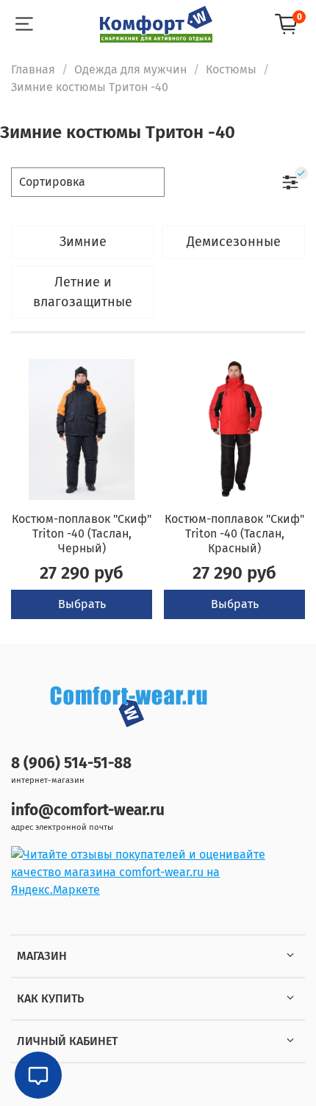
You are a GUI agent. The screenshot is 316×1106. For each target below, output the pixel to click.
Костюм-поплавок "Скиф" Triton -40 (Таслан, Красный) (234, 533)
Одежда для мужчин (130, 69)
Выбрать (82, 604)
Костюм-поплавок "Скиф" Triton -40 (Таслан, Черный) (81, 533)
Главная (33, 69)
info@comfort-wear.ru (88, 810)
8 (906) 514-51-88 (71, 763)
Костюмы (231, 69)
